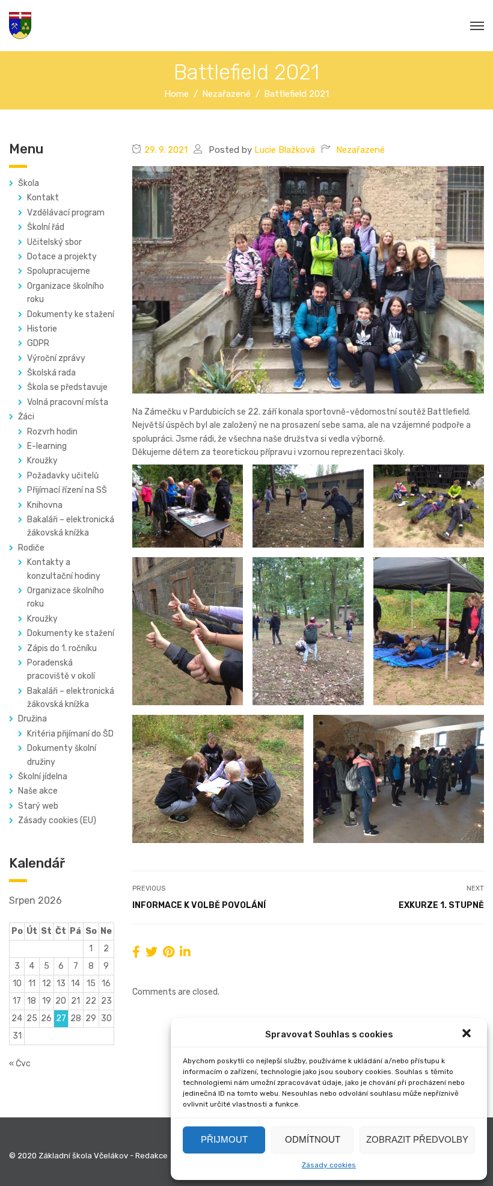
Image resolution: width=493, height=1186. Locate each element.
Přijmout (224, 1139)
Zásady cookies (329, 1165)
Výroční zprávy (56, 358)
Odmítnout (312, 1139)
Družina (32, 719)
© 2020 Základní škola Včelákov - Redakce (88, 1155)
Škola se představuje (67, 387)
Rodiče (31, 548)
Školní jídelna (42, 776)
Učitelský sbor (54, 242)
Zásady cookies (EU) (57, 820)
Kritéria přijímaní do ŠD (70, 734)
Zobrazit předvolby (417, 1139)
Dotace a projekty (62, 257)
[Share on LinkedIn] (185, 952)
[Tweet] (151, 952)
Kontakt (43, 198)
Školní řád (45, 227)
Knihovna (45, 505)
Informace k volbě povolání (199, 905)
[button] (468, 1034)
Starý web (38, 806)
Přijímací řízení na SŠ (67, 490)
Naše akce (38, 791)
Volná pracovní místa (67, 402)
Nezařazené (360, 149)
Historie (42, 329)
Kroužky (42, 461)
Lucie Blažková (284, 149)
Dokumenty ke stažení (70, 314)
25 (31, 1018)
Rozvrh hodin (52, 432)
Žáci (26, 417)
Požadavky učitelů (63, 476)
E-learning (47, 446)
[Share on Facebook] (136, 952)
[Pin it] (168, 952)
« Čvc (20, 1063)
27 (61, 1018)
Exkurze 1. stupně (441, 905)
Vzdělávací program (66, 213)
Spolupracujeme (58, 271)
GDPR (38, 343)
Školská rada (51, 373)
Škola (28, 183)
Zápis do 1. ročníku (62, 648)
